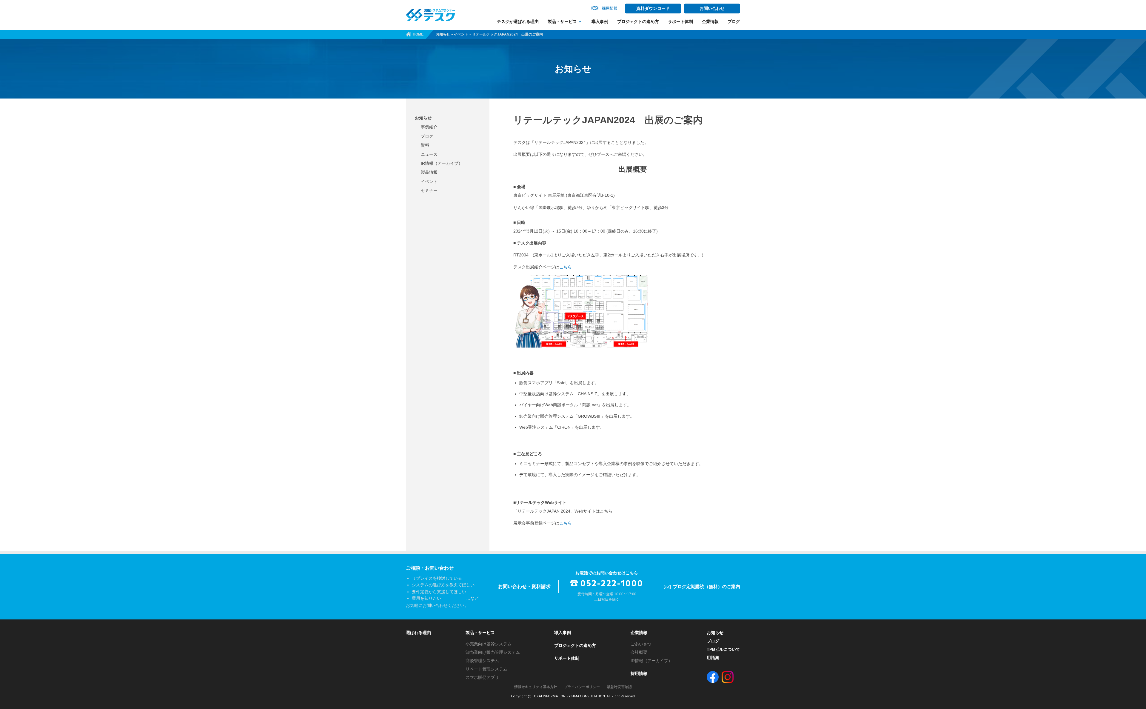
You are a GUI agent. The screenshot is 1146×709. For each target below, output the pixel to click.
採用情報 (639, 673)
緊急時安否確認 (619, 687)
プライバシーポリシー (582, 687)
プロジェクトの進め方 (638, 21)
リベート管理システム (486, 669)
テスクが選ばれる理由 (518, 21)
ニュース (429, 154)
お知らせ (443, 34)
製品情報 (429, 172)
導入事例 (600, 21)
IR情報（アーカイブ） (442, 163)
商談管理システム (482, 660)
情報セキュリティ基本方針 (535, 687)
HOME (418, 34)
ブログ (734, 21)
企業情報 (710, 21)
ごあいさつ (641, 644)
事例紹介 (429, 126)
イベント (461, 34)
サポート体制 (680, 21)
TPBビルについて (723, 649)
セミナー (429, 190)
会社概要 (639, 652)
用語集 (713, 657)
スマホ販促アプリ (482, 677)
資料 (425, 145)
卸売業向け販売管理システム (493, 652)
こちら (565, 266)
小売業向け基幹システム (489, 644)
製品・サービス (562, 21)
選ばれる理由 (418, 632)
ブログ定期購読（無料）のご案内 (706, 586)
